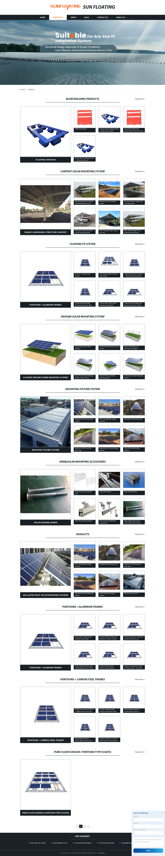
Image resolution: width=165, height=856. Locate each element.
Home (42, 17)
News (73, 17)
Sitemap (102, 853)
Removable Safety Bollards (82, 843)
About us (120, 17)
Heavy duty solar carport (37, 843)
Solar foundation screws (59, 843)
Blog (86, 17)
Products (58, 17)
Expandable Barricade (128, 843)
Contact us (102, 17)
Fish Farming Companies (106, 843)
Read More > (140, 99)
